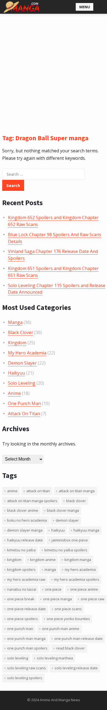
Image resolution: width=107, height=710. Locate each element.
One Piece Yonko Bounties (68, 618)
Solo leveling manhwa (55, 658)
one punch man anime (60, 628)
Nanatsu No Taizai (21, 589)
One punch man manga (26, 638)
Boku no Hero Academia (27, 520)
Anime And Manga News (60, 699)
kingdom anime (43, 559)
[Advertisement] (53, 70)
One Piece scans (68, 608)
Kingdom (17, 343)
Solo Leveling (21, 383)
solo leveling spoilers (24, 677)
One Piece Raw (92, 598)
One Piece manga (57, 598)
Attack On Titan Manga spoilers (32, 500)
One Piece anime (84, 589)
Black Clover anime (22, 510)
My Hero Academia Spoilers (76, 579)
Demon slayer (67, 520)
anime (12, 490)
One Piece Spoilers (22, 618)
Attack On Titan (24, 414)
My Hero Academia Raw (26, 579)
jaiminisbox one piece (70, 540)
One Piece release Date (26, 608)
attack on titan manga (77, 490)
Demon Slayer (22, 363)
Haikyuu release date (25, 540)
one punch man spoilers (27, 648)
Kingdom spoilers (21, 569)
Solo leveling (17, 658)
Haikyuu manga (86, 530)
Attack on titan (38, 490)
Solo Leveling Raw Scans (26, 667)
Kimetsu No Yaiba (21, 549)
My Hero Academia (27, 353)
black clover (76, 500)
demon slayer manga (25, 530)
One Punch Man (24, 403)
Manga (15, 322)
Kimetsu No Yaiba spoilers (65, 549)
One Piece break (20, 598)
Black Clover (20, 332)
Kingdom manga (77, 559)
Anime (14, 393)
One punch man (20, 628)
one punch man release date (78, 638)
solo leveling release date (76, 667)
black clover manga (63, 510)
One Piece (53, 589)
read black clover (70, 648)
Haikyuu (16, 373)
